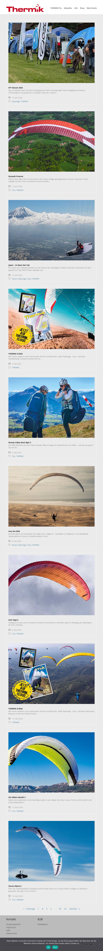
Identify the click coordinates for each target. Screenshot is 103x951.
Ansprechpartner (13, 924)
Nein (55, 947)
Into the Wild (14, 531)
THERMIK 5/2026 (15, 354)
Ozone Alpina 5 (14, 886)
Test (13, 190)
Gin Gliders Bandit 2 (16, 797)
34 (60, 909)
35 (65, 909)
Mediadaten (43, 924)
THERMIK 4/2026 (15, 709)
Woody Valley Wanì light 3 (19, 442)
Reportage (16, 101)
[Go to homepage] (25, 8)
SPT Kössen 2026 (15, 88)
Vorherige (30, 909)
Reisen (14, 279)
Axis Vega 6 (13, 620)
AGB (8, 930)
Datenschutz (11, 933)
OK (48, 947)
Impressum (11, 927)
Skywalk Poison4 (15, 176)
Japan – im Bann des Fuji (19, 265)
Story (29, 279)
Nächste (73, 909)
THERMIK (24, 101)
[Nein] (100, 944)
